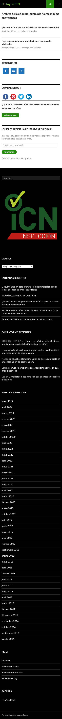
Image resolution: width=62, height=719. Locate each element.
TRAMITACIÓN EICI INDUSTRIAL (19, 295)
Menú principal (58, 4)
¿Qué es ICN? (8, 700)
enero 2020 (7, 508)
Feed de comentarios (12, 672)
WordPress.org (9, 678)
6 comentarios (30, 31)
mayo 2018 (7, 561)
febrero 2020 (8, 502)
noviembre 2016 (10, 621)
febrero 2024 (8, 419)
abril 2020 (7, 490)
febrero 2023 (8, 430)
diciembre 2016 (10, 615)
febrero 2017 (8, 609)
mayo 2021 (7, 466)
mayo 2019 (7, 532)
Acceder (6, 660)
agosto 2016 (8, 638)
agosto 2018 (8, 555)
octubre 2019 (9, 514)
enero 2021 (7, 472)
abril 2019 (7, 537)
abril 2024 (7, 407)
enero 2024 (7, 425)
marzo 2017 (8, 603)
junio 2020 (7, 478)
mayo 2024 (7, 401)
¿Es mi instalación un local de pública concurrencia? (30, 27)
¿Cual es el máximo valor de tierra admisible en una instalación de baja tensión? (30, 342)
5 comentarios (34, 47)
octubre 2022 (9, 436)
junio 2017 (7, 585)
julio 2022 (7, 442)
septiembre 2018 (10, 549)
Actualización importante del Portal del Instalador (27, 319)
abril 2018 (7, 567)
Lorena (20, 31)
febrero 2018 (8, 573)
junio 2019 (7, 526)
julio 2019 (7, 520)
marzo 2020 (8, 496)
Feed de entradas (10, 666)
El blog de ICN (11, 4)
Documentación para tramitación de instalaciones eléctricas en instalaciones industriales (30, 288)
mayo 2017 (7, 591)
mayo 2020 (7, 484)
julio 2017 (7, 579)
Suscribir (9, 152)
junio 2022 (7, 448)
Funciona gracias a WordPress (15, 715)
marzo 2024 (8, 413)
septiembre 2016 (10, 633)
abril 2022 (7, 460)
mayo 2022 (7, 454)
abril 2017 (7, 597)
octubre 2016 (9, 627)
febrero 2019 (8, 543)
